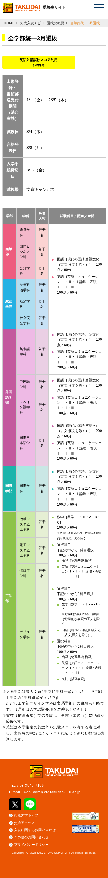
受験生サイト (54, 7)
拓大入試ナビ (30, 23)
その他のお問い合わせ (31, 837)
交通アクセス (24, 823)
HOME (9, 23)
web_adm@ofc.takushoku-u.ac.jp (52, 792)
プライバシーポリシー (31, 844)
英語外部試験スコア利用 (39, 62)
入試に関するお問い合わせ (35, 830)
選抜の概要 (55, 23)
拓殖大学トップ (26, 815)
